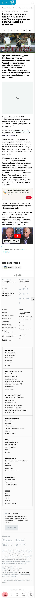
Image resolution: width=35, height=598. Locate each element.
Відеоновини (9, 360)
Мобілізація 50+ (10, 400)
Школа (7, 463)
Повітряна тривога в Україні (14, 381)
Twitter (23, 249)
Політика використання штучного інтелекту (9, 336)
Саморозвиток (9, 468)
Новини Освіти (10, 458)
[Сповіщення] (33, 2)
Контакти (21, 323)
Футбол (15, 8)
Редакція (4, 312)
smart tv (7, 544)
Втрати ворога (9, 389)
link (19, 289)
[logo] (12, 2)
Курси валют (9, 423)
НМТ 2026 (8, 466)
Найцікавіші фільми (11, 442)
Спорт (7, 491)
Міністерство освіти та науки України (16, 461)
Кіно (7, 440)
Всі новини (9, 350)
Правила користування (9, 327)
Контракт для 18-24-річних (13, 405)
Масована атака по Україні (13, 384)
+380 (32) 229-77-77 (13, 571)
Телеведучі (5, 321)
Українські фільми (11, 444)
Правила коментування (25, 316)
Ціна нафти (8, 421)
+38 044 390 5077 (24, 282)
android (7, 539)
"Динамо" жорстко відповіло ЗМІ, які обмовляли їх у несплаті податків (16, 132)
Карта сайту (22, 335)
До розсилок (11, 527)
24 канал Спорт (6, 8)
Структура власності (25, 329)
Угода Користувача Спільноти (24, 313)
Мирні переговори (11, 379)
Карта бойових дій (11, 376)
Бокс (6, 493)
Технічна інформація (25, 319)
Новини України (10, 355)
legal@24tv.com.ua (24, 572)
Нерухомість (9, 477)
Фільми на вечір (10, 447)
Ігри (20, 338)
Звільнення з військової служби (15, 398)
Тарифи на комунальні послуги (15, 428)
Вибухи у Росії (9, 386)
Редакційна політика (8, 315)
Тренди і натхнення (11, 484)
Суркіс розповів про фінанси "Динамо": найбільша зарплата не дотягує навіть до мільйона (26, 8)
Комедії (7, 450)
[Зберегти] (30, 30)
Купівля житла (9, 482)
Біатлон (7, 501)
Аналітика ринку (10, 479)
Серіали (7, 452)
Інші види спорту (10, 503)
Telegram (6, 252)
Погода (7, 365)
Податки (7, 431)
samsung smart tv (20, 544)
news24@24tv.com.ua (8, 282)
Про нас (4, 309)
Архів (20, 332)
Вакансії (21, 326)
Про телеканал (6, 318)
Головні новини (10, 353)
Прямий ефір (9, 358)
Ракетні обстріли (10, 374)
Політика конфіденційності (7, 331)
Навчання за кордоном (12, 471)
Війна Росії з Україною (13, 371)
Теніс (6, 498)
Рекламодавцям (6, 324)
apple (20, 539)
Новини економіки (12, 418)
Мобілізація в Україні (13, 395)
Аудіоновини (9, 363)
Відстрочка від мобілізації (13, 408)
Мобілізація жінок (10, 403)
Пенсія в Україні (10, 433)
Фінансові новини (11, 426)
